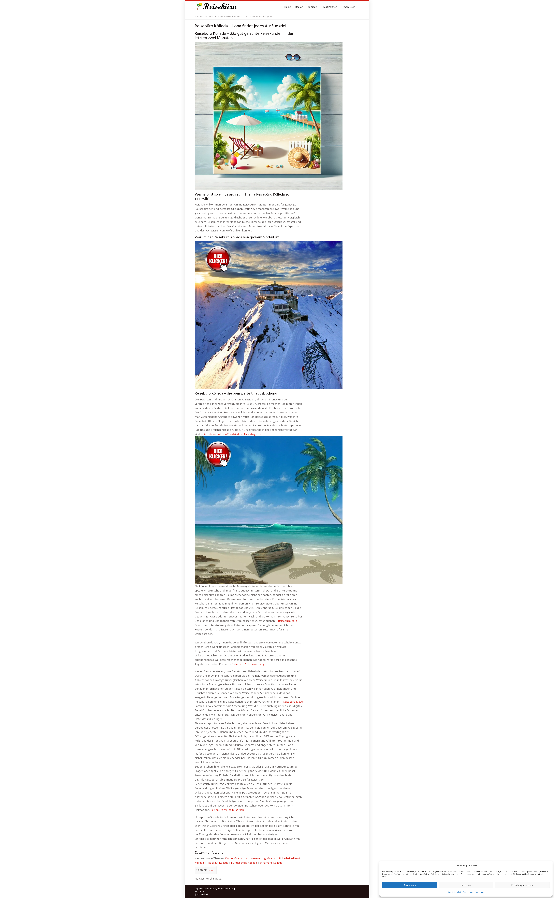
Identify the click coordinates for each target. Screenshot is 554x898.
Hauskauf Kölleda (217, 862)
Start (197, 16)
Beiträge (312, 7)
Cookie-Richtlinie (455, 892)
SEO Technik (202, 894)
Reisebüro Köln (287, 621)
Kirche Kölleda (234, 858)
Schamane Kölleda (271, 862)
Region (299, 7)
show (211, 870)
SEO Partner (330, 7)
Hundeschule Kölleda (244, 862)
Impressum (479, 892)
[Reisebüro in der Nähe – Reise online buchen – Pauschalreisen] (216, 7)
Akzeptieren (410, 885)
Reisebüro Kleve (293, 701)
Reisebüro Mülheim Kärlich (227, 810)
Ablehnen (466, 885)
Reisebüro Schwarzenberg (248, 664)
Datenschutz (468, 892)
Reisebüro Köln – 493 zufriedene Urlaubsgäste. (232, 434)
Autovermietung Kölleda (260, 858)
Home (287, 7)
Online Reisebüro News (212, 16)
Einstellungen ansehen (522, 885)
